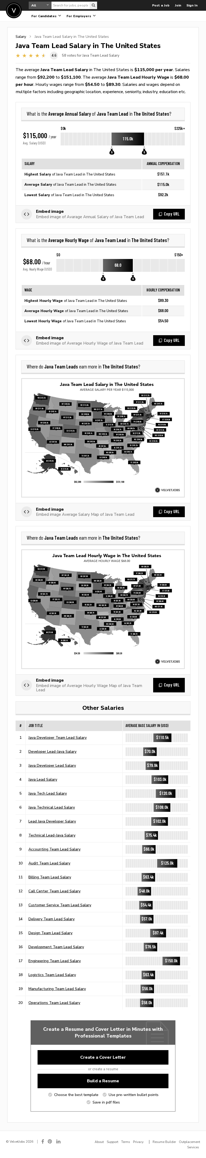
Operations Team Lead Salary (54, 1002)
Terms (125, 1142)
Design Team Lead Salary (50, 933)
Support (112, 1142)
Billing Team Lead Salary (49, 877)
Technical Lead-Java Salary (51, 835)
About (99, 1142)
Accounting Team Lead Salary (54, 849)
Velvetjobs (14, 10)
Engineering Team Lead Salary (54, 961)
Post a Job (161, 5)
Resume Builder (164, 1142)
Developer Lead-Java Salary (52, 751)
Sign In (191, 5)
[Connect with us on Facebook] (42, 1141)
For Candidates (44, 16)
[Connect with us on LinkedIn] (58, 1141)
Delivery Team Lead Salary (51, 919)
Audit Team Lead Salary (49, 863)
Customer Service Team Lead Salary (59, 905)
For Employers (79, 16)
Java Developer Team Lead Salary (57, 737)
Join (178, 5)
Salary (21, 36)
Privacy (138, 1142)
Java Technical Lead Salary (51, 807)
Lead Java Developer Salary (52, 821)
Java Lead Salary (42, 779)
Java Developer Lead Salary (52, 765)
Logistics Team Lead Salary (52, 975)
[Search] (93, 5)
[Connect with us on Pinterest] (50, 1141)
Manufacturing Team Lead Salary (57, 989)
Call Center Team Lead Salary (54, 891)
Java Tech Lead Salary (47, 793)
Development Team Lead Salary (56, 947)
